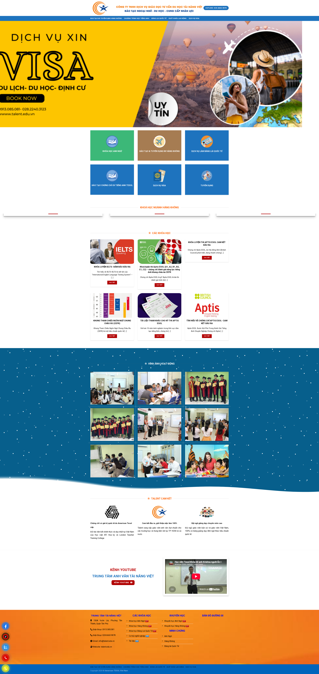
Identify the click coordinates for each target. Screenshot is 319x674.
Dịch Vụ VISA (194, 18)
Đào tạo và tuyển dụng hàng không (106, 18)
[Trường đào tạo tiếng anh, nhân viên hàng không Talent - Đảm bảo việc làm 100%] (100, 8)
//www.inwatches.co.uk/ (10, 608)
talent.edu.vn (106, 647)
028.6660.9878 (109, 635)
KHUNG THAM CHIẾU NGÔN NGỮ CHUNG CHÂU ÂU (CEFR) (112, 322)
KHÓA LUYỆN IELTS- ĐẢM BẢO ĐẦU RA (112, 267)
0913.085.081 (108, 629)
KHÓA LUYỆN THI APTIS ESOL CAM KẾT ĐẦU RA (207, 243)
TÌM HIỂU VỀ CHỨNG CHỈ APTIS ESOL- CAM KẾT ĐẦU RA (206, 322)
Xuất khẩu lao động (178, 18)
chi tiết (112, 282)
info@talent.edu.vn (107, 641)
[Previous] (9, 74)
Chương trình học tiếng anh (136, 18)
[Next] (309, 74)
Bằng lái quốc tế (158, 18)
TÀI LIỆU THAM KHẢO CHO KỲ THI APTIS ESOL (159, 322)
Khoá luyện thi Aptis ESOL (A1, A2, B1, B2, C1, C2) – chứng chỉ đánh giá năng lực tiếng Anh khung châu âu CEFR (159, 269)
